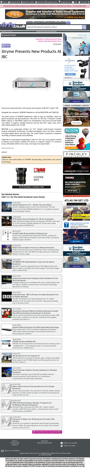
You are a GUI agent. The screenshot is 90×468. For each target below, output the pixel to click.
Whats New (44, 441)
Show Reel (41, 2)
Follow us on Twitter (69, 445)
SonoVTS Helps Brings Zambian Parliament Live (29, 233)
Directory (30, 23)
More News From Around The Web (48, 432)
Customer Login (14, 443)
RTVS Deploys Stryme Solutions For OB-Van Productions (33, 219)
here (71, 6)
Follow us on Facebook (70, 443)
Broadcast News (15, 2)
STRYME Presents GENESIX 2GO (24, 342)
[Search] (84, 27)
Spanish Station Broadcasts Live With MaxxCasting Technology (35, 327)
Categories (15, 444)
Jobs (76, 2)
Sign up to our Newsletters (12, 450)
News (68, 23)
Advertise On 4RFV (28, 2)
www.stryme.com (8, 148)
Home (5, 2)
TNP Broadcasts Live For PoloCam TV (26, 356)
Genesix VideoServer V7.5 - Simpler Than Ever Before (32, 205)
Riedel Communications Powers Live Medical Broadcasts (33, 248)
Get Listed (84, 2)
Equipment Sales (52, 2)
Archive (62, 23)
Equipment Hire (66, 2)
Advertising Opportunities (44, 443)
